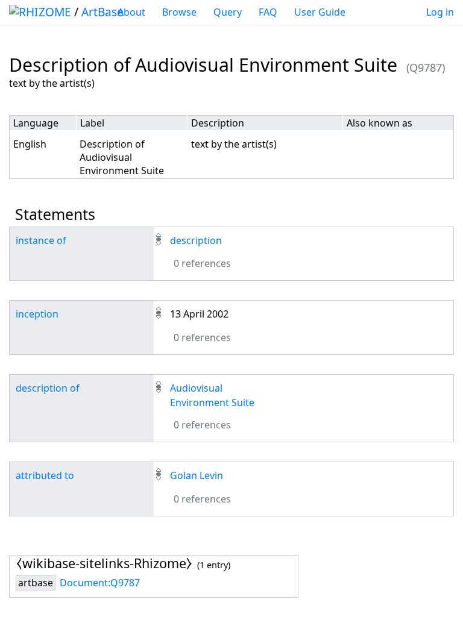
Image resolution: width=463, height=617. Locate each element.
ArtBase (102, 12)
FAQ (268, 12)
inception (37, 314)
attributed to (45, 475)
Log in (440, 12)
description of (48, 388)
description (196, 240)
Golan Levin (196, 475)
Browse (179, 12)
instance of (41, 240)
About (131, 12)
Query (227, 12)
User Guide (319, 12)
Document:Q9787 (100, 582)
